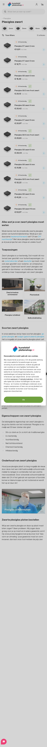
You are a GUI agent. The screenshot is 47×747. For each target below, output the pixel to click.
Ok (23, 400)
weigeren (14, 379)
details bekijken (26, 379)
